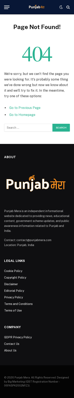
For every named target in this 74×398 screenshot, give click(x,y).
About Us (10, 350)
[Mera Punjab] (36, 7)
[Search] (68, 7)
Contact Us (11, 343)
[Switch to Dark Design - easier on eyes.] (61, 7)
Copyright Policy (15, 277)
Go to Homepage (22, 115)
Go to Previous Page (24, 108)
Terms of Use (13, 310)
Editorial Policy (14, 290)
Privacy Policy (13, 297)
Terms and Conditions (18, 304)
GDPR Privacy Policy (18, 337)
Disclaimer (11, 284)
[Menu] (6, 7)
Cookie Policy (13, 271)
